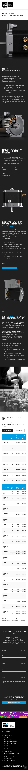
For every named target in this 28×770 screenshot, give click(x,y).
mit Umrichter (19, 430)
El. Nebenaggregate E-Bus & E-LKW (11, 753)
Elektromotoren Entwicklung (10, 741)
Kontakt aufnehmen (9, 267)
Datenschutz (13, 699)
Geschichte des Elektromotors (11, 755)
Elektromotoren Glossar (9, 760)
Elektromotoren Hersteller (10, 743)
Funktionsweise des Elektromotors (12, 756)
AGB (11, 766)
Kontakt (6, 748)
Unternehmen (7, 747)
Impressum (23, 766)
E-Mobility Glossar (8, 758)
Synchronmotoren (8, 751)
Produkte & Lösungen (9, 739)
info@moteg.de (5, 737)
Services (6, 745)
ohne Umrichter (7, 430)
